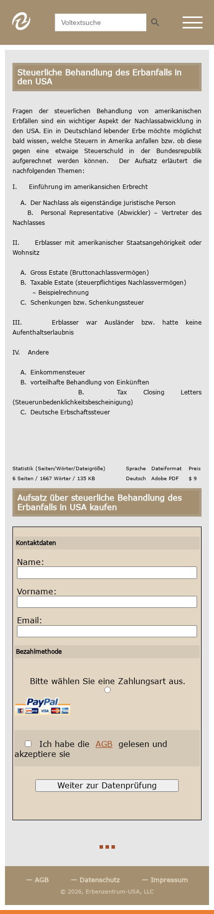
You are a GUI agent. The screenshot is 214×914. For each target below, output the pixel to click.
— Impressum (165, 880)
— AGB (37, 880)
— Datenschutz (95, 880)
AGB (104, 743)
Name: (30, 561)
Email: (29, 620)
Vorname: (37, 591)
